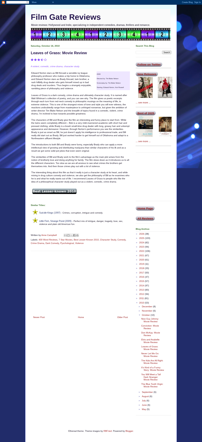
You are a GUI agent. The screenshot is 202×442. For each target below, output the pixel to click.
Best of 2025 (145, 113)
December (147, 306)
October (146, 315)
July (144, 400)
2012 (142, 294)
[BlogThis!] (68, 235)
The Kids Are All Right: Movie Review (152, 361)
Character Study (108, 239)
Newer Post (39, 317)
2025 (142, 238)
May (144, 409)
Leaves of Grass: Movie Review (149, 347)
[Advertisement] (80, 282)
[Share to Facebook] (74, 235)
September (148, 392)
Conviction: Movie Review (150, 327)
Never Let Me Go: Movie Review (150, 354)
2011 (142, 298)
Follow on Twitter (149, 64)
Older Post (122, 317)
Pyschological (67, 243)
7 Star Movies (65, 239)
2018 (142, 268)
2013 (142, 290)
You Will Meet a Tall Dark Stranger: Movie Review (151, 377)
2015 (142, 281)
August (145, 396)
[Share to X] (71, 235)
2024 (142, 242)
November (147, 310)
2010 (142, 302)
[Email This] (65, 235)
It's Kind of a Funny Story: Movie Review (152, 368)
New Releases (146, 74)
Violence (79, 243)
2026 (142, 234)
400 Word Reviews (48, 239)
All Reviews (145, 218)
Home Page (145, 208)
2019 (142, 264)
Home (81, 317)
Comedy (121, 239)
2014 (142, 285)
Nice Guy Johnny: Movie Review (150, 320)
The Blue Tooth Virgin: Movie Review (152, 385)
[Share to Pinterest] (77, 235)
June (144, 405)
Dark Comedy (52, 243)
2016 (142, 277)
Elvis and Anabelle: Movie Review (150, 341)
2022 (142, 251)
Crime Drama (37, 243)
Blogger (129, 431)
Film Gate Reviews (66, 17)
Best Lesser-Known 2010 (86, 239)
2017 (142, 272)
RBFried (108, 431)
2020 (142, 259)
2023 (142, 247)
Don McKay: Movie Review (150, 334)
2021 (142, 255)
